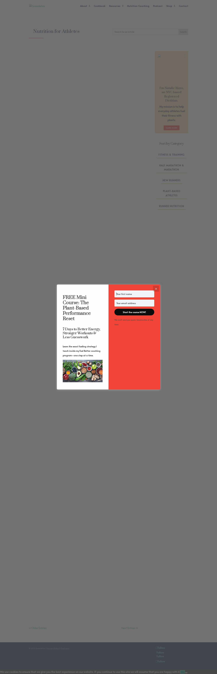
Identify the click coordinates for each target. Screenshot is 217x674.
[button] (83, 371)
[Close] (156, 289)
